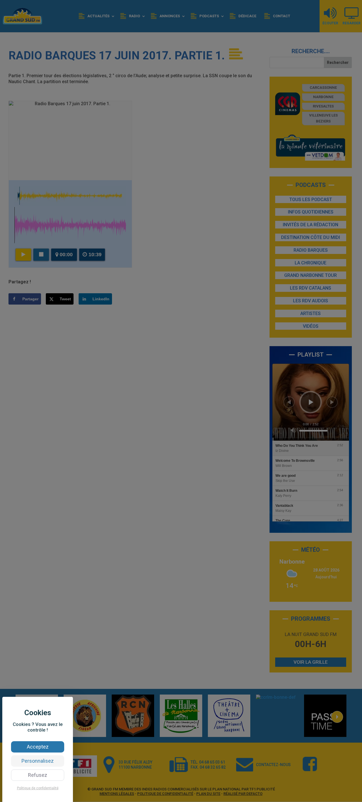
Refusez (37, 775)
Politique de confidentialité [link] (38, 788)
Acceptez (38, 747)
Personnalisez (37, 761)
